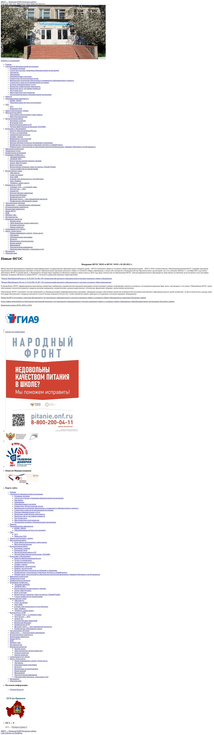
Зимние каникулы (17, 227)
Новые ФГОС (10, 211)
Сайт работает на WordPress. (11, 733)
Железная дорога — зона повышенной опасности (28, 199)
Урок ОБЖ (14, 177)
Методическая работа (13, 113)
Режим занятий (15, 243)
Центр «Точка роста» (13, 231)
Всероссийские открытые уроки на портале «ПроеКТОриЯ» (33, 167)
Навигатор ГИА (16, 109)
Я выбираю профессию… (15, 155)
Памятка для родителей (19, 141)
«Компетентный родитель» (20, 135)
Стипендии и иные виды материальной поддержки (29, 82)
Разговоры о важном (18, 121)
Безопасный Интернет (18, 195)
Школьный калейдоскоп (14, 149)
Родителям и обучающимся (15, 129)
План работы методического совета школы (26, 115)
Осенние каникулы (17, 225)
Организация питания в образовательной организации (30, 94)
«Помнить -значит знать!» (20, 183)
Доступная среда (16, 90)
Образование (15, 74)
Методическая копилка (18, 117)
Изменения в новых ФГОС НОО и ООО (16, 305)
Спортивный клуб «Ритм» (15, 229)
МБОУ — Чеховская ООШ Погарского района (18, 2)
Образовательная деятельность (17, 99)
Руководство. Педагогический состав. (24, 78)
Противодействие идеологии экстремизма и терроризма (31, 143)
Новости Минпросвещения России (23, 131)
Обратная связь (11, 253)
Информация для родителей (20, 139)
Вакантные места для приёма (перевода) (25, 88)
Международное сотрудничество (22, 92)
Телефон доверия (16, 137)
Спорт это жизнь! (16, 175)
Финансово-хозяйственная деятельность (25, 86)
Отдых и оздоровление (18, 133)
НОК (7, 213)
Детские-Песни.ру (17, 689)
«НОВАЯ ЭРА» (16, 159)
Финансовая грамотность (15, 209)
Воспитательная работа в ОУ (21, 125)
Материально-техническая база (21, 241)
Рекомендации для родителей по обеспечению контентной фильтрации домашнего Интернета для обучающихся (52, 147)
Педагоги (13, 239)
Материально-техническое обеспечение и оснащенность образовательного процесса (42, 80)
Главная (8, 64)
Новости (8, 96)
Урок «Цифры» (15, 181)
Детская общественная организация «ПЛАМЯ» (28, 127)
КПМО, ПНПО (16, 101)
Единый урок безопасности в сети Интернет (27, 179)
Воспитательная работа (14, 119)
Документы (14, 72)
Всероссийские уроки (13, 171)
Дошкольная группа (13, 151)
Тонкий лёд (14, 191)
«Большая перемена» (18, 157)
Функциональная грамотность (16, 207)
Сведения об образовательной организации (21, 66)
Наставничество (11, 217)
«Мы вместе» (15, 173)
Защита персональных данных (17, 111)
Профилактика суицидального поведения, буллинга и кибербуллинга (36, 145)
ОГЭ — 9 (8, 727)
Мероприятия (15, 245)
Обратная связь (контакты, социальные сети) (27, 249)
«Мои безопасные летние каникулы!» (24, 223)
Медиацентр (10, 251)
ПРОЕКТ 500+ (11, 215)
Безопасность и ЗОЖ (13, 185)
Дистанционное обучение (15, 203)
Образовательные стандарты (21, 76)
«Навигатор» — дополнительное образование (22, 205)
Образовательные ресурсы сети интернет (25, 103)
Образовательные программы (21, 237)
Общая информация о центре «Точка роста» (26, 233)
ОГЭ (11, 107)
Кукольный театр (16, 123)
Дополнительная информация (21, 247)
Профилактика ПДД (17, 197)
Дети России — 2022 (18, 189)
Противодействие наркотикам (21, 193)
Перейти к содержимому (10, 61)
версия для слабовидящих (15, 332)
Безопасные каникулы (13, 219)
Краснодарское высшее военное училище (25, 161)
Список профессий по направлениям (24, 169)
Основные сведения (17, 68)
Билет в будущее (16, 165)
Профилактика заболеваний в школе (24, 201)
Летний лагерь (15, 221)
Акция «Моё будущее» (18, 163)
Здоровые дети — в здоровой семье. (23, 187)
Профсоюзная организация (15, 153)
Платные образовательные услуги (23, 84)
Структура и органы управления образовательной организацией (34, 70)
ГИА (7, 105)
